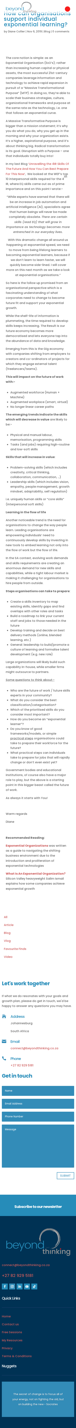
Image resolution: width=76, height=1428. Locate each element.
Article (8, 925)
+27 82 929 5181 (22, 1065)
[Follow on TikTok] (34, 1286)
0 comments (60, 31)
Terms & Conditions (17, 1356)
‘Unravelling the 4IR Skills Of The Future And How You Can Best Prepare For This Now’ (37, 169)
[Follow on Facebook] (5, 1286)
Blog (47, 31)
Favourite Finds (15, 949)
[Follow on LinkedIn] (20, 1286)
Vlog (7, 941)
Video (8, 957)
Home (6, 1316)
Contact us (10, 1324)
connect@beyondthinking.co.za (34, 1048)
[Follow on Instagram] (12, 1286)
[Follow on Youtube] (27, 1286)
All (5, 917)
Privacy (7, 1348)
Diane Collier (16, 31)
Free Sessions (12, 1332)
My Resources (12, 1340)
